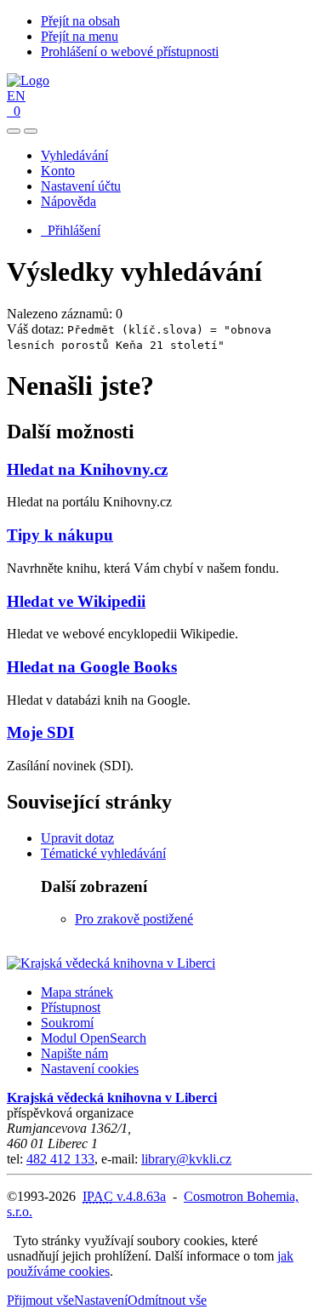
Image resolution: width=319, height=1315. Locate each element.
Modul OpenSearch (93, 1038)
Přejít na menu (79, 36)
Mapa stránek (77, 992)
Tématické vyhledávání (103, 853)
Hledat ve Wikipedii (76, 601)
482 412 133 (60, 1159)
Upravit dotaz (77, 838)
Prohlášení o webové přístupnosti (130, 51)
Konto (58, 170)
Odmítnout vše (167, 1300)
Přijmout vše (40, 1300)
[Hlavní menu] (30, 131)
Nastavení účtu (81, 186)
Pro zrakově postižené (134, 919)
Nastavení (101, 1300)
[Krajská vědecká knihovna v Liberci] (111, 963)
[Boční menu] (13, 131)
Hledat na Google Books (92, 667)
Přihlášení (70, 230)
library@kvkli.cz (186, 1159)
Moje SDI (40, 732)
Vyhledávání (74, 155)
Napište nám (74, 1053)
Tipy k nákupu (60, 535)
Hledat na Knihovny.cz (87, 469)
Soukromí (67, 1022)
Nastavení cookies (90, 1068)
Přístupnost (70, 1007)
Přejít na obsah (80, 21)
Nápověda (68, 201)
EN (16, 96)
